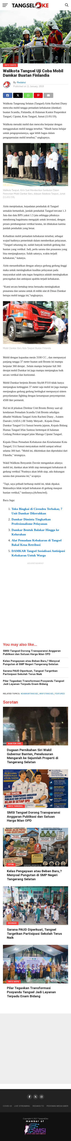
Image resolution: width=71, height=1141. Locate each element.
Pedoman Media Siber (57, 1106)
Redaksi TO (38, 1106)
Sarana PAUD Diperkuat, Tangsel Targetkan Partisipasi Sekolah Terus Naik (30, 672)
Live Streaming (22, 1106)
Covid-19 (7, 1106)
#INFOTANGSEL (46, 694)
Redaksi (21, 82)
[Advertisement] (35, 601)
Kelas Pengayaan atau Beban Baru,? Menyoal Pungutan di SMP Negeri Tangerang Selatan (31, 662)
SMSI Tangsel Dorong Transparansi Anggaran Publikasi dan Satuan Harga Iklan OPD (32, 652)
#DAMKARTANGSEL (29, 694)
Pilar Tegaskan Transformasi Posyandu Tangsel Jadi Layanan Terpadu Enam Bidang (33, 682)
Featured (60, 694)
